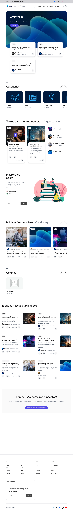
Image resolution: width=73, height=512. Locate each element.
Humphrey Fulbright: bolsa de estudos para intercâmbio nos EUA (59, 143)
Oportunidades (11, 228)
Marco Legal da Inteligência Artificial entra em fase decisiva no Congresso (49, 48)
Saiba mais (14, 25)
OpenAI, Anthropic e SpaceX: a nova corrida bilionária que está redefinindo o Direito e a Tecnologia (59, 136)
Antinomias (45, 52)
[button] (66, 2)
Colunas (33, 228)
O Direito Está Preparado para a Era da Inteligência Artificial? (59, 151)
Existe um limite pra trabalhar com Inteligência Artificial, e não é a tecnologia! (21, 48)
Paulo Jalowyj (18, 52)
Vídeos (13, 44)
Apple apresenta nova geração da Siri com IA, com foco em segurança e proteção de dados (22, 64)
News (41, 44)
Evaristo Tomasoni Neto (38, 249)
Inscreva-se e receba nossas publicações (36, 407)
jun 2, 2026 (18, 249)
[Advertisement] (36, 434)
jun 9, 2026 (65, 249)
